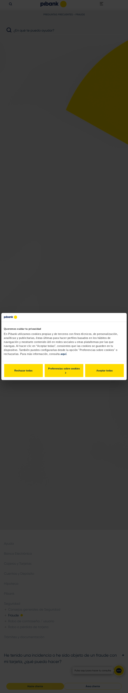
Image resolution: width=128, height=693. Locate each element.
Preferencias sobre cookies (64, 368)
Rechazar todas (23, 370)
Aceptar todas (104, 370)
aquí (63, 354)
